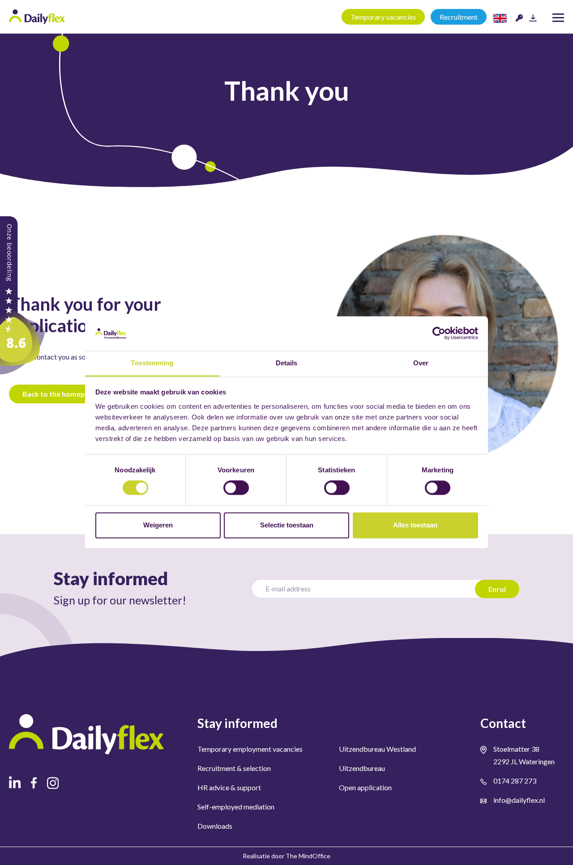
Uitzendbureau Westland (377, 749)
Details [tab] (287, 363)
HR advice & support (229, 787)
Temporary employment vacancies (250, 749)
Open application (365, 787)
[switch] (236, 488)
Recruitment (459, 17)
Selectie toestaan (286, 525)
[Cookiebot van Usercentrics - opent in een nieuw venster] (439, 333)
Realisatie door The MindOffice (286, 856)
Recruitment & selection (234, 768)
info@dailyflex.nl (519, 800)
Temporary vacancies (383, 17)
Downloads (214, 826)
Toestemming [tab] (152, 363)
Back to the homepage (59, 394)
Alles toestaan (415, 525)
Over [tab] (420, 363)
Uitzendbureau (362, 768)
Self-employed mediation (235, 806)
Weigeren (158, 525)
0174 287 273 (514, 780)
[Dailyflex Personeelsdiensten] (22, 294)
